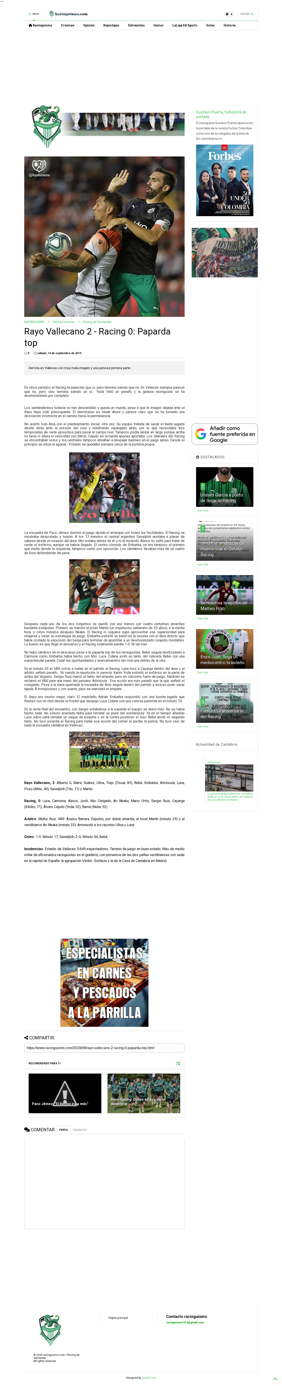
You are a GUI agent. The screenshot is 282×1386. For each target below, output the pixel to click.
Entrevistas (136, 25)
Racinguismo (42, 25)
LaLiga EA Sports (185, 25)
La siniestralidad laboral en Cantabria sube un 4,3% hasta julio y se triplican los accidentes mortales (230, 796)
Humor (159, 25)
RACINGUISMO (34, 322)
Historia (230, 25)
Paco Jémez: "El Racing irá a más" (60, 1104)
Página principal (118, 1317)
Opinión (89, 25)
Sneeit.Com (149, 1377)
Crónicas (67, 25)
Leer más (202, 510)
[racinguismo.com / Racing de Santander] (67, 15)
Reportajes (111, 25)
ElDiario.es (214, 762)
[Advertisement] (141, 67)
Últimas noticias (64, 322)
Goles (210, 25)
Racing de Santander (97, 322)
